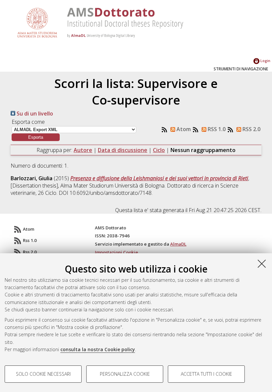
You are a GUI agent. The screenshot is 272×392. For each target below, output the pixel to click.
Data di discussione (122, 150)
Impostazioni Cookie (116, 252)
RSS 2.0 (250, 129)
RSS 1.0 (216, 129)
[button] (36, 137)
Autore (83, 150)
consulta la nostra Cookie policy (97, 349)
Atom (183, 129)
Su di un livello (34, 113)
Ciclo (159, 150)
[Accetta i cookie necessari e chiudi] (261, 263)
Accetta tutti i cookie (206, 374)
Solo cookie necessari (43, 374)
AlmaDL (178, 244)
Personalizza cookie (125, 374)
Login (264, 60)
